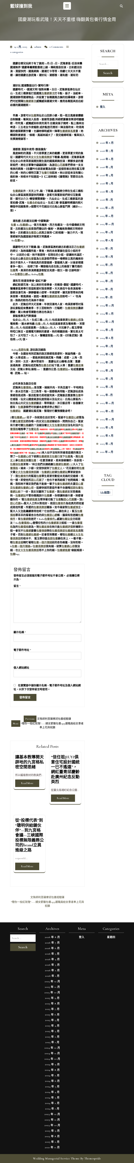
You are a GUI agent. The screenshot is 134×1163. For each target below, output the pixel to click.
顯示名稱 (20, 632)
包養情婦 (41, 530)
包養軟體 (56, 437)
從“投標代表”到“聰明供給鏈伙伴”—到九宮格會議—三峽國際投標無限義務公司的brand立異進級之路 (29, 835)
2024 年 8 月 (106, 338)
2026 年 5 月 (106, 167)
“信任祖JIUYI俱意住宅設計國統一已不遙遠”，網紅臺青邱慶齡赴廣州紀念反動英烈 (65, 769)
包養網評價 (75, 433)
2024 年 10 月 (107, 321)
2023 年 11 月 (107, 411)
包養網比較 (48, 472)
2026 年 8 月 (107, 142)
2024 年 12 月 (107, 305)
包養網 (17, 191)
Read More (27, 783)
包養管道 (20, 421)
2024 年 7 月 (106, 346)
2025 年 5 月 (106, 265)
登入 (102, 107)
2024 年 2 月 (106, 387)
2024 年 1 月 (106, 395)
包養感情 (73, 507)
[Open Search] (121, 6)
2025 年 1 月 (106, 297)
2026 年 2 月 (106, 191)
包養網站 (62, 369)
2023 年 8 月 (106, 435)
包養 (33, 115)
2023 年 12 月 (107, 403)
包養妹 (14, 464)
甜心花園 (60, 165)
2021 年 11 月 (106, 452)
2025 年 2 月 (106, 289)
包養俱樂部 (71, 308)
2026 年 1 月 (106, 199)
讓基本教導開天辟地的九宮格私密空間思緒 (29, 762)
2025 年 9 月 (106, 232)
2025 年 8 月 (106, 240)
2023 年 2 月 (106, 443)
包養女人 (56, 433)
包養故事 (78, 365)
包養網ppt (19, 417)
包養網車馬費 (67, 131)
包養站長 (33, 429)
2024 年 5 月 (106, 362)
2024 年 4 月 (106, 370)
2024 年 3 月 (106, 378)
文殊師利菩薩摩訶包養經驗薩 (47, 897)
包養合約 (32, 202)
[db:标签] (105, 492)
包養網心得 (74, 320)
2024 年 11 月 (107, 313)
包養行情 (47, 172)
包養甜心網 (35, 232)
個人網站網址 (21, 667)
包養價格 (24, 523)
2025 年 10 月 (107, 224)
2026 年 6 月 (106, 159)
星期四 (111, 937)
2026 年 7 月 (106, 151)
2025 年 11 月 (106, 216)
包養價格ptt (27, 387)
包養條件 (23, 437)
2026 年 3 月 (106, 183)
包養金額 (77, 449)
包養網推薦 (66, 437)
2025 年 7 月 (106, 248)
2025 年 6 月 (106, 256)
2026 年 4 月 (106, 175)
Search (107, 73)
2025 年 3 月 (106, 281)
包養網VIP (67, 464)
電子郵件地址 (22, 650)
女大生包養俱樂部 (41, 157)
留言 (17, 586)
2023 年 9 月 (106, 427)
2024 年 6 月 (106, 354)
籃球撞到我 (21, 6)
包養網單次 (48, 93)
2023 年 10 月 (107, 419)
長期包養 (28, 258)
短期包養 (75, 487)
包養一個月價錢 (43, 542)
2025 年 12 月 (107, 208)
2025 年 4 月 (106, 273)
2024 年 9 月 (106, 330)
